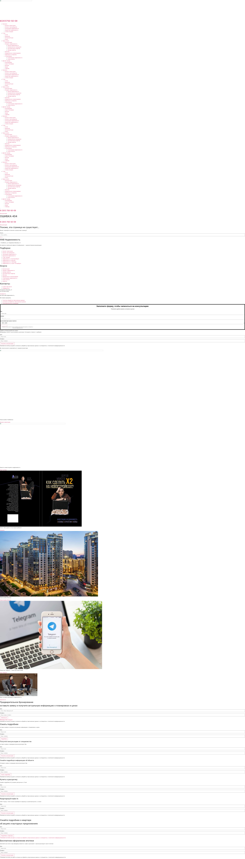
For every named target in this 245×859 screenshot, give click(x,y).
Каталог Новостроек (10, 25)
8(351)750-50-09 (8, 21)
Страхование (8, 56)
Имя (1, 311)
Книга (6, 39)
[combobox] (122, 235)
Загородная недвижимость (12, 28)
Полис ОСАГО (11, 59)
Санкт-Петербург (9, 63)
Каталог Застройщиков (11, 27)
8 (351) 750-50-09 (8, 210)
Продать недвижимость (11, 44)
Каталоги (5, 24)
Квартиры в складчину (11, 54)
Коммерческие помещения (14, 47)
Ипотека (7, 51)
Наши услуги (6, 40)
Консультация (8, 42)
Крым (6, 67)
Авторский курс (9, 37)
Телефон (2, 316)
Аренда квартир (12, 50)
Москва (7, 65)
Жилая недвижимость (13, 45)
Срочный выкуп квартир (14, 48)
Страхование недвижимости (15, 57)
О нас (4, 33)
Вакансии (7, 36)
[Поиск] (1, 237)
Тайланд (7, 68)
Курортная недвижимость (11, 30)
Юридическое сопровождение (13, 53)
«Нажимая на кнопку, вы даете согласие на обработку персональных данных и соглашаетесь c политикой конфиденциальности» (33, 837)
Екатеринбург (8, 62)
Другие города (6, 60)
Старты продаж (9, 31)
